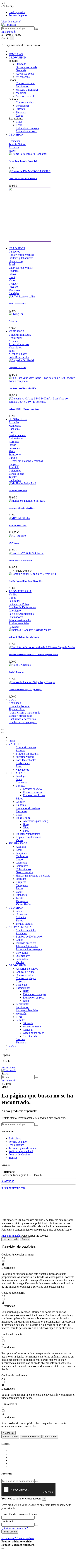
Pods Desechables (19, 357)
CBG (12, 137)
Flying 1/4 (13, 321)
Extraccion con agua (27, 128)
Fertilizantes (22, 105)
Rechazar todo (10, 1239)
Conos (12, 597)
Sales (12, 350)
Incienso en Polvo (19, 604)
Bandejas (14, 293)
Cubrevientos (16, 438)
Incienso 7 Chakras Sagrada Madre (24, 637)
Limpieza (14, 464)
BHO (19, 121)
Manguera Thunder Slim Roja (22, 508)
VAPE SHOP (16, 743)
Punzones (14, 448)
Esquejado (22, 984)
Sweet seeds (23, 76)
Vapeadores (15, 347)
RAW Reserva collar (17, 304)
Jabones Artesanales (20, 620)
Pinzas (12, 444)
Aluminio (14, 467)
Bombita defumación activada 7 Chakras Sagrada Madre (33, 654)
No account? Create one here (17, 1538)
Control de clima (25, 83)
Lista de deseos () (11, 21)
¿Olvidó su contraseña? (14, 1528)
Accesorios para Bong (35, 820)
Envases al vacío (32, 788)
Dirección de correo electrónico (19, 1514)
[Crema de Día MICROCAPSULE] (29, 171)
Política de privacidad (21, 1151)
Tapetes (13, 476)
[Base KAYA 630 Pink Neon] (26, 553)
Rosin (19, 124)
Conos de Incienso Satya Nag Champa (25, 689)
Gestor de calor (17, 435)
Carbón (13, 457)
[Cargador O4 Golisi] (21, 360)
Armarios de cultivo (27, 96)
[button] (38, 1267)
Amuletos (14, 626)
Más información (11, 1235)
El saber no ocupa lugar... (23, 722)
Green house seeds (26, 67)
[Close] (2, 732)
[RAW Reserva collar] (22, 296)
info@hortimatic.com (13, 1187)
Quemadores (16, 616)
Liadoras (13, 270)
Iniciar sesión (8, 1067)
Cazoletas (14, 428)
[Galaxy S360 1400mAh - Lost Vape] (42, 401)
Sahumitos (14, 600)
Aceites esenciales (19, 623)
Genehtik (21, 70)
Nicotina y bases (18, 353)
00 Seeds (21, 63)
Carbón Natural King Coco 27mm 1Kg (26, 581)
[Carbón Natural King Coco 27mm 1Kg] (32, 573)
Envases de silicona (34, 795)
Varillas (13, 594)
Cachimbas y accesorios (22, 718)
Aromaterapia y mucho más (24, 712)
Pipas (26, 830)
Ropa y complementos (21, 254)
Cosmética (14, 140)
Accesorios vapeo (19, 344)
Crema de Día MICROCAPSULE (23, 178)
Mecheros (14, 290)
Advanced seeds (25, 73)
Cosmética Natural (19, 706)
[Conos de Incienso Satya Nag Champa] (32, 682)
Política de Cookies (19, 1154)
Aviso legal (15, 1138)
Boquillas (14, 422)
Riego (19, 115)
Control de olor (24, 975)
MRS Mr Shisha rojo (18, 525)
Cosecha (20, 981)
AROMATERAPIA (20, 926)
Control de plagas (26, 102)
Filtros (12, 274)
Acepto (25, 1239)
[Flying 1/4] (16, 313)
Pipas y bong (16, 261)
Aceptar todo (50, 1436)
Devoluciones (16, 1144)
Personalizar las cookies (34, 1235)
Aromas (13, 341)
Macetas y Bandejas (27, 89)
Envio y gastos (17, 12)
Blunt (12, 277)
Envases (13, 286)
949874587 (7, 1181)
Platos (12, 451)
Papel (12, 264)
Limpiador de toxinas (21, 267)
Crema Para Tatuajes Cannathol (23, 161)
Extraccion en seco (26, 131)
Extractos (14, 147)
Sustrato (20, 108)
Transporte (15, 454)
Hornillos (14, 441)
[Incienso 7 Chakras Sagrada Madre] (30, 629)
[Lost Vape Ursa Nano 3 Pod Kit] (42, 381)
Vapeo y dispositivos (20, 715)
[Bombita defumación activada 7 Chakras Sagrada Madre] (42, 647)
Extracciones (23, 987)
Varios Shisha (16, 473)
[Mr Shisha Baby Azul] (22, 483)
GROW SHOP (17, 965)
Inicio (12, 740)
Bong (26, 824)
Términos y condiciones (22, 1148)
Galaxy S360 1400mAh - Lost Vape (24, 409)
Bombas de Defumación (22, 607)
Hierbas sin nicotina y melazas (26, 460)
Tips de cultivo (17, 709)
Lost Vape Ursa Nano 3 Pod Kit (22, 388)
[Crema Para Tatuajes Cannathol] (28, 153)
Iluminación (22, 86)
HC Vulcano (14, 543)
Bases (12, 432)
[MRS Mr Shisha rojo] (19, 518)
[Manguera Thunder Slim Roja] (27, 500)
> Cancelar (8, 1433)
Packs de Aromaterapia (22, 613)
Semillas (20, 1020)
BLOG (13, 1045)
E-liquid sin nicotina (20, 334)
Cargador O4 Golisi (17, 367)
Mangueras (15, 425)
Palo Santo (15, 610)
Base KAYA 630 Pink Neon (20, 560)
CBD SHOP (16, 907)
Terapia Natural (17, 144)
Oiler (26, 827)
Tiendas (13, 1157)
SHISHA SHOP (18, 843)
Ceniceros (14, 251)
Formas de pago (18, 15)
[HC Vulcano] (17, 535)
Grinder (13, 283)
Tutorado (21, 112)
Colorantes (15, 470)
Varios (12, 280)
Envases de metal (32, 792)
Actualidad (15, 702)
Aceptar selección (30, 1436)
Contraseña (7, 1521)
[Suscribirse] (36, 1481)
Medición (21, 92)
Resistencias (15, 337)
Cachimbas (15, 480)
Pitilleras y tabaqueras (21, 257)
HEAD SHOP (17, 772)
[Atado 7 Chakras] (20, 664)
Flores (12, 150)
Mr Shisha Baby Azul (18, 491)
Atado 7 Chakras (16, 672)
